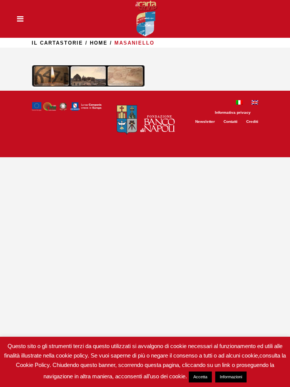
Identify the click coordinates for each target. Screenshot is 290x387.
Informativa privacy (233, 112)
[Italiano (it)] (239, 103)
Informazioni (231, 377)
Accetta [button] (200, 377)
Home (99, 43)
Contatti (231, 121)
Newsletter (205, 121)
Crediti (252, 121)
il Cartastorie (57, 43)
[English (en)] (254, 103)
